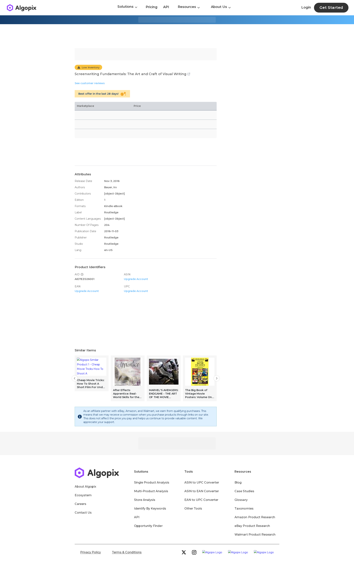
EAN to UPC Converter (201, 500)
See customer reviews (90, 83)
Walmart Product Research (255, 534)
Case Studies (244, 491)
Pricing (151, 7)
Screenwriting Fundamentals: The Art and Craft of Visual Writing (130, 74)
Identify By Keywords (150, 508)
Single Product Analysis (151, 482)
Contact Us (83, 512)
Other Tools (193, 508)
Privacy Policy (90, 552)
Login (306, 7)
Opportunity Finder (148, 526)
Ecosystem (83, 495)
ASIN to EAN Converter (201, 491)
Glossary (241, 500)
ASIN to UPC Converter (201, 482)
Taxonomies (244, 508)
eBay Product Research (252, 526)
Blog (238, 482)
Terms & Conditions (127, 552)
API (166, 7)
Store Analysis (144, 500)
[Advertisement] (177, 36)
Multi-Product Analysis (151, 491)
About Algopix (85, 486)
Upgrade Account (136, 279)
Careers (80, 504)
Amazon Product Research (255, 517)
